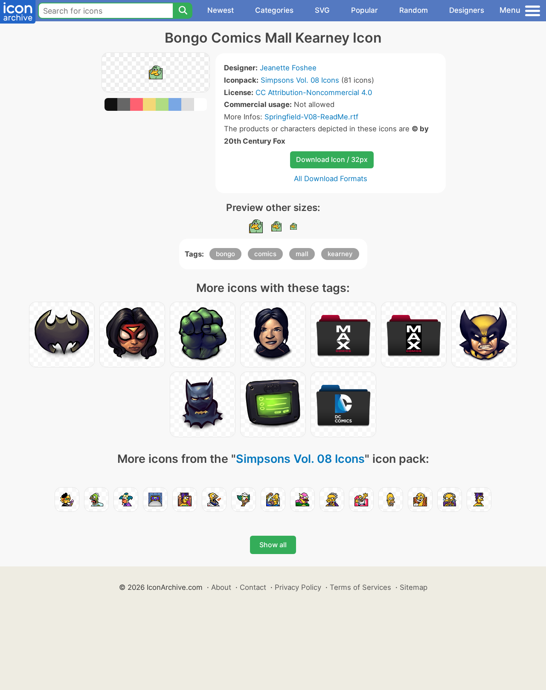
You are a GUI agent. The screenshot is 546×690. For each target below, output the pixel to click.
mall (302, 254)
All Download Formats (330, 178)
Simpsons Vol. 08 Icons (300, 80)
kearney (340, 254)
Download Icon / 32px (332, 159)
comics (265, 254)
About (221, 587)
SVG (322, 10)
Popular (364, 10)
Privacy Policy (298, 587)
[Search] (182, 11)
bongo (225, 254)
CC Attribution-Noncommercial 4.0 (314, 92)
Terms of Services (360, 587)
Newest (220, 10)
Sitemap (413, 587)
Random (413, 10)
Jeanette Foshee (288, 68)
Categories (274, 10)
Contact (253, 587)
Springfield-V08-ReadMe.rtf (311, 117)
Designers (466, 10)
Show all (273, 544)
